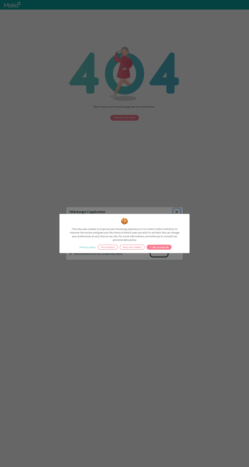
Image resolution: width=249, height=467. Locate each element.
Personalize (108, 247)
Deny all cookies (132, 247)
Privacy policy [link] (87, 247)
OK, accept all (160, 247)
